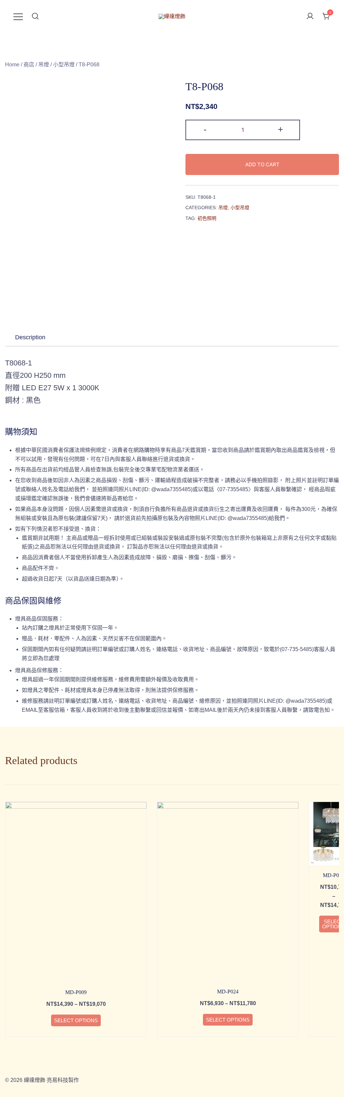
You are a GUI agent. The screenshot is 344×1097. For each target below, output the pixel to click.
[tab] (30, 337)
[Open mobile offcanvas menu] (18, 16)
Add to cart (262, 164)
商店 (29, 64)
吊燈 (43, 64)
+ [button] (280, 129)
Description (30, 337)
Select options (76, 1020)
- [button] (205, 129)
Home (12, 64)
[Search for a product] (35, 16)
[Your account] (310, 16)
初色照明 (207, 218)
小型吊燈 (64, 64)
